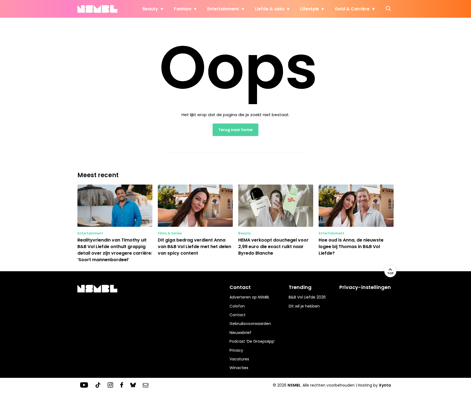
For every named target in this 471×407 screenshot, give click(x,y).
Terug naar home (235, 129)
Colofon (237, 306)
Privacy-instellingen (365, 287)
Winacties (239, 367)
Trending (300, 287)
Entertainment (223, 9)
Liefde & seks (269, 9)
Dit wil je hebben (304, 306)
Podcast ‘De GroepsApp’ (252, 341)
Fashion (182, 9)
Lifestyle (309, 9)
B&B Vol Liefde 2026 (307, 297)
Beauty (150, 9)
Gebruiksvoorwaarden (250, 323)
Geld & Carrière (352, 9)
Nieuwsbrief (240, 332)
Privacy (236, 350)
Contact (238, 315)
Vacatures (239, 359)
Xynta (385, 385)
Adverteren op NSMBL (250, 297)
